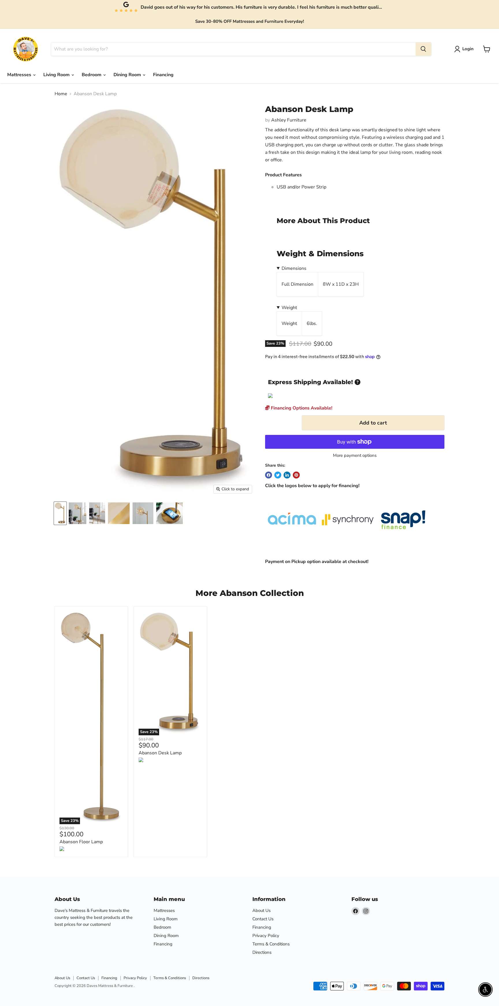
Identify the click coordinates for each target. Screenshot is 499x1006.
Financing (163, 75)
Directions (261, 952)
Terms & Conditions (271, 944)
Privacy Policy (265, 935)
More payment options (355, 455)
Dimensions (294, 268)
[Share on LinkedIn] (287, 475)
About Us (261, 910)
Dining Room (127, 75)
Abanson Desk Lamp (160, 753)
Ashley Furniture (288, 120)
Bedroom (92, 75)
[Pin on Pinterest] (296, 475)
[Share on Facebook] (268, 475)
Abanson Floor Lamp (81, 842)
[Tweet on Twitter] (277, 475)
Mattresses (19, 75)
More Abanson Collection (249, 593)
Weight (289, 307)
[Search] (423, 49)
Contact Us (262, 919)
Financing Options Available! (301, 408)
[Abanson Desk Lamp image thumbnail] (60, 513)
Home (61, 93)
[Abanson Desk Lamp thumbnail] (77, 513)
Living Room (57, 75)
